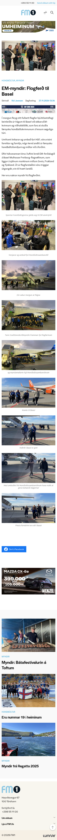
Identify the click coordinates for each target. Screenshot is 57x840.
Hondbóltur (8, 80)
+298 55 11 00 (27, 2)
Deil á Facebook (16, 549)
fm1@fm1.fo (8, 808)
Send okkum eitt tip (46, 2)
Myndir (20, 80)
